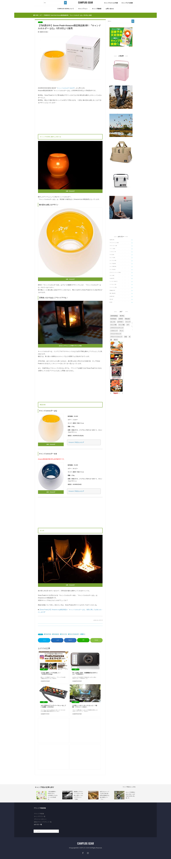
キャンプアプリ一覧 (39, 816)
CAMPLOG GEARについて (65, 8)
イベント (112, 248)
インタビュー (113, 251)
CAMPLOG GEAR (84, 848)
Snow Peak (48, 634)
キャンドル (64, 634)
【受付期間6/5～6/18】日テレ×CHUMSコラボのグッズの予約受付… (52, 795)
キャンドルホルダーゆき (65, 88)
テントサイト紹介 (113, 281)
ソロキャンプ (114, 330)
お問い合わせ (110, 8)
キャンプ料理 (113, 266)
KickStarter (113, 318)
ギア (40, 634)
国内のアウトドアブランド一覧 (42, 822)
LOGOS (121, 318)
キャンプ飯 (121, 324)
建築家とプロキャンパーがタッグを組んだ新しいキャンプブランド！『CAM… (78, 795)
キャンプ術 (112, 269)
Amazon (71, 191)
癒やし (83, 634)
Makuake (127, 318)
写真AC (73, 345)
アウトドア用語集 (39, 813)
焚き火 (115, 339)
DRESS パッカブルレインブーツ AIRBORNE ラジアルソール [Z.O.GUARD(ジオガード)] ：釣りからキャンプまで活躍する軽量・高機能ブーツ (121, 111)
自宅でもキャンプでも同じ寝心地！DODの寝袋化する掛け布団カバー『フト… (104, 795)
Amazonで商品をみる (75, 442)
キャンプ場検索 (96, 8)
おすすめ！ (120, 321)
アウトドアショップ (114, 242)
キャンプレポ (113, 260)
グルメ (112, 275)
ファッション (113, 287)
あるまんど (61, 345)
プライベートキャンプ (116, 336)
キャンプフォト (83, 8)
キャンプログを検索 (127, 3)
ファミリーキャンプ (116, 333)
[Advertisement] (70, 118)
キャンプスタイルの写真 (111, 3)
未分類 (112, 296)
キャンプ (112, 257)
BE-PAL (122, 315)
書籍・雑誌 (112, 293)
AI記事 (112, 239)
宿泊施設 (112, 290)
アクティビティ (113, 245)
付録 (125, 336)
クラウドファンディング (115, 272)
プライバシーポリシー (40, 819)
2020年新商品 (114, 315)
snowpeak (56, 634)
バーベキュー (113, 284)
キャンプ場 (113, 263)
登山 (111, 299)
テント (121, 330)
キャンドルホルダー (74, 634)
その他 (112, 278)
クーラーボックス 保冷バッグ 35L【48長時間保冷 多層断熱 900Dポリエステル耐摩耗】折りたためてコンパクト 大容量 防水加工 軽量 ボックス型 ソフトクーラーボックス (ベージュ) (121, 166)
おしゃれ (113, 321)
